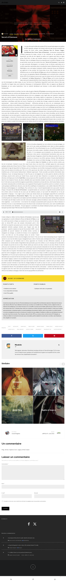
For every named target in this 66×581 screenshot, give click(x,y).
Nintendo (22, 33)
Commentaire (5, 464)
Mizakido (6, 33)
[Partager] (12, 336)
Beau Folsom (31, 326)
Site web (36, 493)
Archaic (5, 2)
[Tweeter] (33, 336)
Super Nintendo (57, 329)
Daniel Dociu (50, 326)
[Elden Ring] (17, 410)
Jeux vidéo (16, 33)
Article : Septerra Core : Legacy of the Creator (17, 449)
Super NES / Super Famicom (31, 33)
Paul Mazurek (21, 329)
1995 (10, 326)
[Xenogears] (17, 382)
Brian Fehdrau (41, 326)
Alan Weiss (23, 326)
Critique (11, 33)
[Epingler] (54, 336)
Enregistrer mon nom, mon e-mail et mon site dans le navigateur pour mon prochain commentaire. (25, 501)
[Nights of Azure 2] (48, 410)
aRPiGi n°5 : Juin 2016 (48, 432)
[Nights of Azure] (48, 382)
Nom (3, 483)
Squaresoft (38, 329)
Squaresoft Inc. (47, 329)
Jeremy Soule (12, 329)
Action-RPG (16, 326)
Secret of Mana (30, 329)
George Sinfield (59, 326)
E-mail (3, 493)
